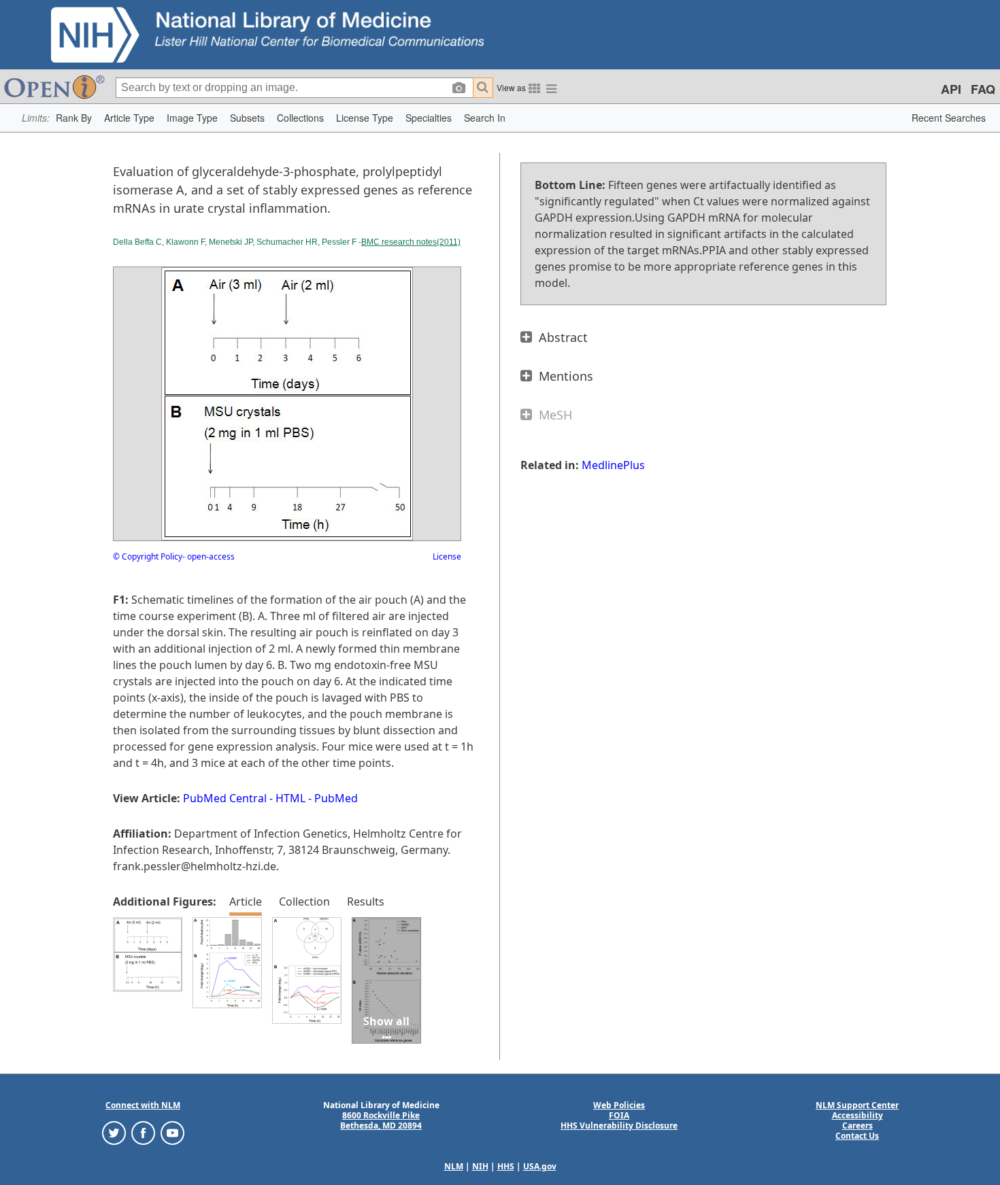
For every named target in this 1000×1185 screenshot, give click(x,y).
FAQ (983, 89)
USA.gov (539, 1166)
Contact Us (857, 1135)
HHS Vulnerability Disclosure (619, 1125)
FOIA (619, 1115)
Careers (857, 1125)
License (447, 556)
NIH (480, 1166)
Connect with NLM (142, 1105)
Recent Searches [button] (949, 117)
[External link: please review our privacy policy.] (114, 1132)
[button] (74, 118)
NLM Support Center (857, 1105)
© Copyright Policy (147, 556)
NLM (453, 1166)
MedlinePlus (613, 465)
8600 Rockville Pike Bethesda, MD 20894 (381, 1120)
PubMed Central (225, 798)
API (951, 89)
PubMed (336, 798)
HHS (505, 1166)
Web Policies (619, 1105)
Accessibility (857, 1115)
